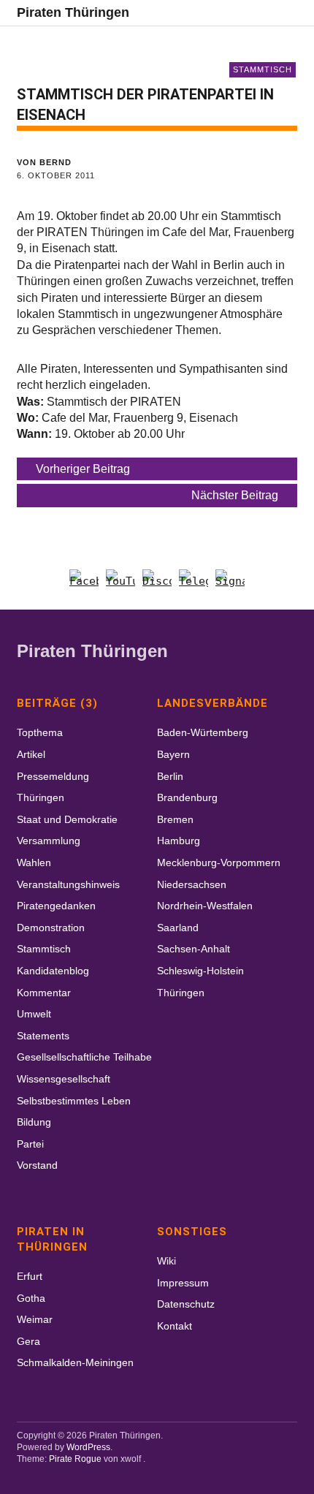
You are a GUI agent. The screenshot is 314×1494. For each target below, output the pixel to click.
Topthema (40, 732)
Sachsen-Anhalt (193, 949)
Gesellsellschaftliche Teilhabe (84, 1057)
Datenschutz (186, 1304)
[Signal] (230, 584)
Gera (28, 1341)
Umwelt (34, 1014)
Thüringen (40, 797)
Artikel (31, 754)
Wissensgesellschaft (63, 1079)
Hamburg (178, 840)
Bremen (175, 819)
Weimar (35, 1319)
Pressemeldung (53, 776)
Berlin (170, 776)
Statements (43, 1036)
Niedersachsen (191, 884)
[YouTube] (120, 584)
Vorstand (37, 1165)
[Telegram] (193, 584)
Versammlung (48, 840)
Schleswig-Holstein (200, 971)
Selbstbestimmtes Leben (74, 1101)
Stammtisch (262, 69)
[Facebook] (84, 584)
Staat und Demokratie (67, 819)
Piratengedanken (56, 905)
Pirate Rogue (75, 1459)
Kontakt (174, 1326)
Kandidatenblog (53, 971)
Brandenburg (187, 797)
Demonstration (51, 927)
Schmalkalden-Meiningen (75, 1362)
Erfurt (29, 1276)
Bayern (173, 754)
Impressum (183, 1283)
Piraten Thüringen (73, 12)
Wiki (166, 1261)
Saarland (178, 927)
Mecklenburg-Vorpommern (218, 862)
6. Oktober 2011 (56, 175)
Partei (30, 1144)
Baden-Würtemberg (202, 732)
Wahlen (34, 862)
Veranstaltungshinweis (68, 884)
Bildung (34, 1122)
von (44, 162)
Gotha (31, 1298)
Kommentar (44, 992)
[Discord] (157, 584)
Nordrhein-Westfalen (205, 905)
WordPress (88, 1447)
